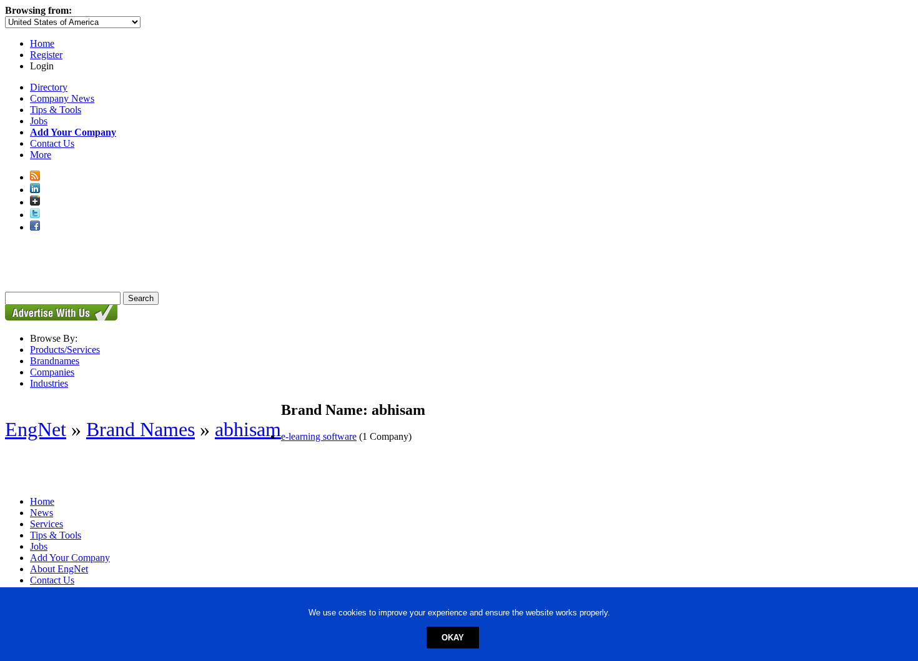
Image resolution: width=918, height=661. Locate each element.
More (40, 154)
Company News (62, 98)
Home (42, 43)
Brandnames (54, 360)
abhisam (248, 429)
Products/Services (65, 349)
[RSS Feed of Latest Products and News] (35, 177)
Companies (52, 372)
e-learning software (319, 436)
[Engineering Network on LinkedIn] (35, 189)
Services (46, 524)
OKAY (453, 637)
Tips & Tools (55, 109)
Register (46, 54)
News (41, 512)
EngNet (35, 429)
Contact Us (52, 143)
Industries (49, 383)
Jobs (38, 121)
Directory (48, 87)
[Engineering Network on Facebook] (35, 227)
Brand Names (140, 429)
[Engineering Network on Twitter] (35, 214)
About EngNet (59, 569)
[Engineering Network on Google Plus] (35, 202)
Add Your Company (70, 557)
